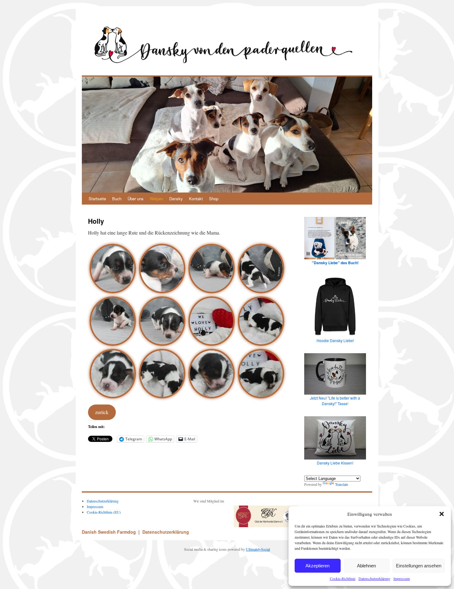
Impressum (401, 578)
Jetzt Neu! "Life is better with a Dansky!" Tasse (335, 400)
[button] (442, 514)
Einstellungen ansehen (418, 565)
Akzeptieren (317, 565)
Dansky (176, 198)
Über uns (136, 198)
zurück (101, 412)
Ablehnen (366, 565)
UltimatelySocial (258, 549)
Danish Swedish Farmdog (109, 532)
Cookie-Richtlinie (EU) (104, 512)
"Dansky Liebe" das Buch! (335, 262)
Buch (116, 198)
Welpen (156, 198)
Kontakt (196, 198)
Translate (341, 484)
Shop (213, 198)
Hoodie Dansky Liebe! (335, 340)
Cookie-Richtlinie (342, 578)
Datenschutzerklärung (374, 578)
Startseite (97, 198)
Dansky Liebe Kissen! (335, 462)
